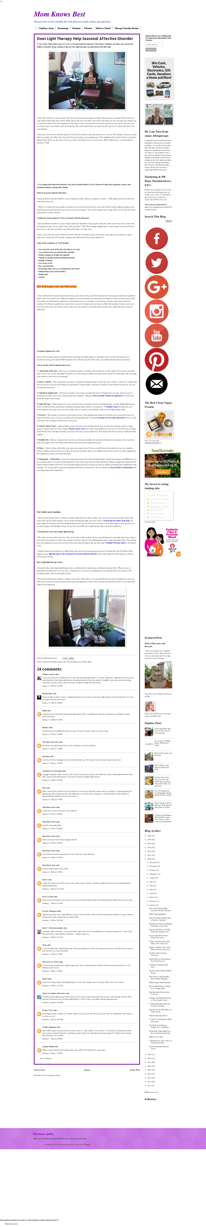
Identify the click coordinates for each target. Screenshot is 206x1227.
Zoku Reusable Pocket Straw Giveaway (159, 993)
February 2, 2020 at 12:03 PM (52, 1002)
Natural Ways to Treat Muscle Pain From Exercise (160, 960)
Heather (45, 727)
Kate (44, 788)
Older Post (135, 1070)
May (151, 889)
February (153, 901)
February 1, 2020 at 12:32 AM (52, 889)
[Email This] (64, 658)
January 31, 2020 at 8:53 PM (52, 780)
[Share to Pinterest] (73, 658)
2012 (149, 1081)
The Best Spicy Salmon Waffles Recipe (160, 971)
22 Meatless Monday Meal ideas (158, 966)
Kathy (44, 710)
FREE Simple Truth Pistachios (160, 982)
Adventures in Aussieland (52, 771)
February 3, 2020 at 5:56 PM (52, 1038)
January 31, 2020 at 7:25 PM (52, 748)
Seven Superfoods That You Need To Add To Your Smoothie (163, 730)
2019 (149, 1054)
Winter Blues (87, 661)
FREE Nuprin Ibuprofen (157, 914)
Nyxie (44, 945)
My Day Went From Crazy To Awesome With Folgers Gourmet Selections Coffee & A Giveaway (163, 781)
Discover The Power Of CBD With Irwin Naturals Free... (159, 930)
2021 (149, 855)
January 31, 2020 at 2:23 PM (52, 686)
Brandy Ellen (47, 693)
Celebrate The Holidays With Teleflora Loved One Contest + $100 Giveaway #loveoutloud (163, 818)
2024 (149, 843)
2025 (149, 839)
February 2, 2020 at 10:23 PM (52, 1019)
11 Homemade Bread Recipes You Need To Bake (159, 1004)
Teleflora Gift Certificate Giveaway (158, 954)
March (152, 897)
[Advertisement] (87, 163)
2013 (149, 1078)
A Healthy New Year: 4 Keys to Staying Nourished (160, 1041)
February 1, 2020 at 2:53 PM (52, 954)
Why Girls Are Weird (50, 962)
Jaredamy (46, 756)
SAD (64, 661)
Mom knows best (11, 1223)
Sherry (45, 879)
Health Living (56, 661)
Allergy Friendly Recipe (127, 28)
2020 (149, 859)
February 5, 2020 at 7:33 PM (52, 1053)
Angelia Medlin (48, 1046)
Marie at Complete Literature (53, 993)
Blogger (87, 1144)
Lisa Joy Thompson (49, 911)
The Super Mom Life (50, 742)
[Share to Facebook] (70, 658)
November (153, 866)
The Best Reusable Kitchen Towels (159, 1047)
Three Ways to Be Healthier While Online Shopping (159, 977)
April (152, 893)
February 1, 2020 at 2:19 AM (52, 903)
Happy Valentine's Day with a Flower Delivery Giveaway (159, 948)
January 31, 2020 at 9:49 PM (52, 814)
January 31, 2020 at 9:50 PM (52, 843)
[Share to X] (68, 658)
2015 (149, 1070)
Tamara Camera (48, 674)
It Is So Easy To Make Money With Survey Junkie (162, 743)
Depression (47, 661)
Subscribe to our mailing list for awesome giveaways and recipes (158, 38)
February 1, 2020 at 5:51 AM (52, 937)
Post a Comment (46, 1058)
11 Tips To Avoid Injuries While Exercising (160, 1020)
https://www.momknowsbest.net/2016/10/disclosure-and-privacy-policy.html (60, 1138)
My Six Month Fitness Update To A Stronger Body (159, 987)
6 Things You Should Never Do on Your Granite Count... (160, 999)
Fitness (88, 28)
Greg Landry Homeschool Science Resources (158, 936)
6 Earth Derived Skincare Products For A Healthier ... (160, 1026)
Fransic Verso (47, 1010)
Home (87, 1070)
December (153, 862)
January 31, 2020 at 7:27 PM (52, 763)
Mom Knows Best (59, 14)
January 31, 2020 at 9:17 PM (52, 799)
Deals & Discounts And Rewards (155, 645)
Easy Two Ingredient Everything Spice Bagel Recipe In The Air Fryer (163, 793)
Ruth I (44, 978)
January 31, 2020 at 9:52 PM (52, 857)
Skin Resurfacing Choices (158, 1015)
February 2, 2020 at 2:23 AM (52, 985)
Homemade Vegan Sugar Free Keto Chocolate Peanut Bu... (160, 1032)
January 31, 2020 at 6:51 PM (52, 719)
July (151, 881)
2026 (149, 836)
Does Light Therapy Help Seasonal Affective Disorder (160, 909)
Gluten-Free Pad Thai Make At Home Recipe (160, 1010)
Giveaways (62, 28)
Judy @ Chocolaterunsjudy (52, 928)
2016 (149, 1066)
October (153, 870)
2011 (149, 1085)
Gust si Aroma (47, 896)
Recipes (76, 28)
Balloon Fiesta (103, 28)
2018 (149, 1058)
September (154, 874)
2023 (149, 847)
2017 (149, 1062)
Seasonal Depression (74, 661)
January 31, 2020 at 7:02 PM (52, 734)
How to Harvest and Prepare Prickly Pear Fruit (162, 767)
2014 (149, 1074)
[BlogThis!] (66, 658)
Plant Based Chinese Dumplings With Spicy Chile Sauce (160, 924)
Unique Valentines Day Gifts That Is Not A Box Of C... (159, 942)
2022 (149, 851)
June (151, 885)
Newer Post (39, 1070)
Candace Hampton (49, 1027)
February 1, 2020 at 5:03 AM (52, 920)
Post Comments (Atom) (52, 1075)
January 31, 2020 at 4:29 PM (52, 703)
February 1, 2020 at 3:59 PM (52, 971)
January (153, 905)
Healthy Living (46, 28)
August (152, 878)
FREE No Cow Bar (156, 1037)
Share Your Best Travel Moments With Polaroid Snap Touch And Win (163, 805)
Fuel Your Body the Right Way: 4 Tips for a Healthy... (160, 919)
